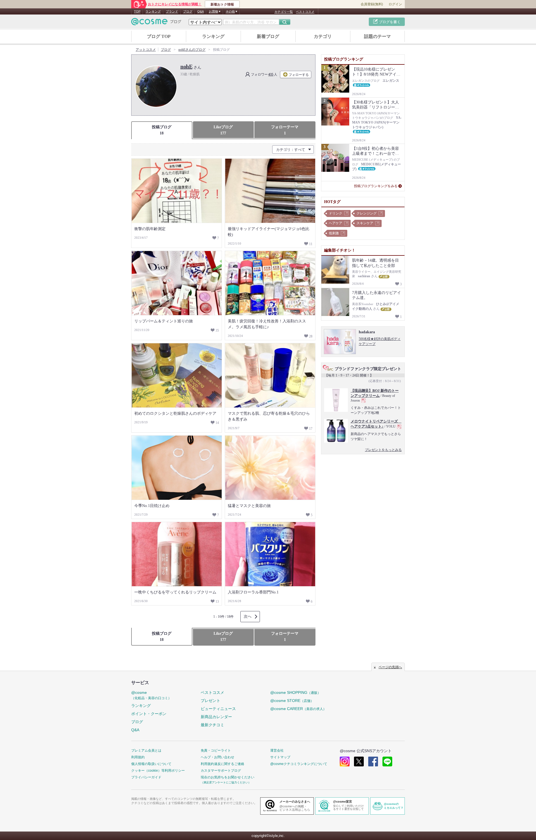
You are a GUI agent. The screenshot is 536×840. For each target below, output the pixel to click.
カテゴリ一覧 (283, 11)
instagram (345, 761)
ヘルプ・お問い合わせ (217, 757)
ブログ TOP (159, 36)
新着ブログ (268, 36)
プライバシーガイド (146, 777)
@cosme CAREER (298, 708)
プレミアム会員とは (146, 750)
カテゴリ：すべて (290, 150)
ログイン (395, 4)
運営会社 (277, 750)
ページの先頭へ (390, 667)
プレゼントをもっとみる (383, 450)
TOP (137, 11)
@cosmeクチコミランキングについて (298, 764)
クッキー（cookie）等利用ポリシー (158, 771)
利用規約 (138, 757)
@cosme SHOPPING (295, 692)
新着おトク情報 (222, 4)
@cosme (151, 695)
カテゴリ (323, 36)
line (387, 761)
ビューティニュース (218, 708)
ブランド (172, 11)
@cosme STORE (292, 700)
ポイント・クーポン (148, 713)
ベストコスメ (305, 11)
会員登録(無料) (372, 4)
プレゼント (210, 700)
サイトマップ (280, 757)
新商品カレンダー (216, 717)
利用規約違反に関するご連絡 (222, 764)
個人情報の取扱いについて (151, 764)
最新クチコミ (212, 725)
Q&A (200, 11)
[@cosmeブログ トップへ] (156, 21)
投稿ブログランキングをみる (376, 186)
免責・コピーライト (216, 750)
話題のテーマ (377, 36)
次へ (248, 616)
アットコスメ (146, 50)
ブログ (187, 11)
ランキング (153, 11)
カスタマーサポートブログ (221, 771)
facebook (373, 761)
